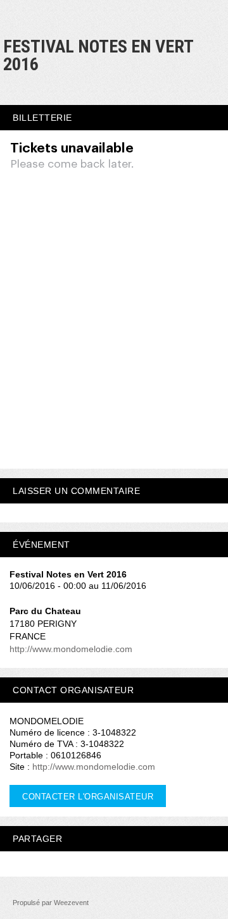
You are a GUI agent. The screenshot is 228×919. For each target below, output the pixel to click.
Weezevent (71, 902)
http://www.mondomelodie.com (71, 649)
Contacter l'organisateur (87, 796)
